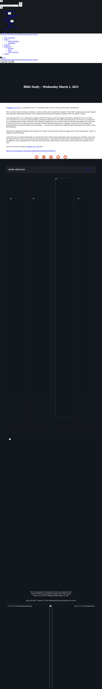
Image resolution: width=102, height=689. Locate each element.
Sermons (10, 48)
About (6, 39)
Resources (7, 47)
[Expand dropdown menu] (12, 47)
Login (75, 606)
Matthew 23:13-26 (14, 108)
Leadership (11, 43)
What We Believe (13, 41)
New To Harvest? (9, 38)
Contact (6, 54)
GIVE (4, 58)
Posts (9, 50)
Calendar (7, 45)
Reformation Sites (90, 606)
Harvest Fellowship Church (25, 606)
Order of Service (13, 52)
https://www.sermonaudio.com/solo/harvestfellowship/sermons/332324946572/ (31, 151)
